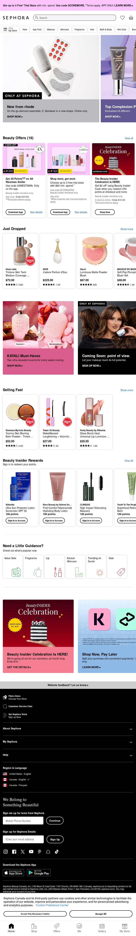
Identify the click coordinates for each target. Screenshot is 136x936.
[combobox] (74, 18)
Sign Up (55, 839)
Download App (15, 212)
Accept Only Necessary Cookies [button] (35, 913)
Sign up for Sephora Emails (19, 831)
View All (128, 460)
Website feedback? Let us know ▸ (68, 685)
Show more (126, 229)
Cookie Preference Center (52, 905)
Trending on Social (94, 559)
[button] (34, 905)
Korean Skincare (72, 559)
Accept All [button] (100, 913)
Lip (47, 558)
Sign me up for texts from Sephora (23, 813)
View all (129, 138)
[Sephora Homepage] (16, 17)
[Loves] (122, 18)
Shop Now (105, 212)
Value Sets (10, 558)
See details (36, 212)
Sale (111, 558)
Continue (54, 820)
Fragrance (31, 558)
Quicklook (11, 251)
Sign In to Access (17, 520)
